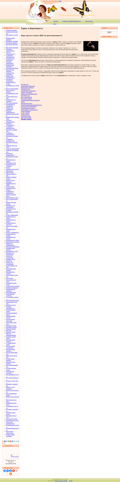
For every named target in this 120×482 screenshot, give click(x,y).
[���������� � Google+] (10, 441)
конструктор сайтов (61, 481)
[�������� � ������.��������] (3, 443)
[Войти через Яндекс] (13, 470)
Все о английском (26, 97)
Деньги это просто (26, 92)
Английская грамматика (28, 91)
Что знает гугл (25, 95)
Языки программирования (29, 94)
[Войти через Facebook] (10, 470)
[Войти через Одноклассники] (10, 474)
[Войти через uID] (4, 470)
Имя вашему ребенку (27, 87)
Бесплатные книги (26, 103)
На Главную (24, 84)
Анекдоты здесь (26, 116)
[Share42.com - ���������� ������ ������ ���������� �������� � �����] (4, 443)
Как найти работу (26, 117)
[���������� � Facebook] (4, 441)
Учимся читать (25, 89)
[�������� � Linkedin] (12, 441)
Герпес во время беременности (71, 21)
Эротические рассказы (28, 108)
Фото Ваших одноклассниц (29, 109)
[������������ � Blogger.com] (3, 441)
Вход (54, 24)
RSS (60, 1)
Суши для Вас (25, 113)
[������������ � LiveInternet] (14, 441)
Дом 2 (23, 102)
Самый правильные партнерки (30, 100)
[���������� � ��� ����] (18, 441)
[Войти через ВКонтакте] (7, 470)
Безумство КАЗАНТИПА (28, 106)
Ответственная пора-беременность (31, 105)
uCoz (70, 481)
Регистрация (89, 21)
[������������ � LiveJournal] (16, 441)
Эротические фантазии (28, 86)
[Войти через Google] (16, 470)
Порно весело (25, 114)
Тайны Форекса (26, 111)
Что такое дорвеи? (26, 98)
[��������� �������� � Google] (8, 441)
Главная (55, 21)
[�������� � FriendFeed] (6, 441)
